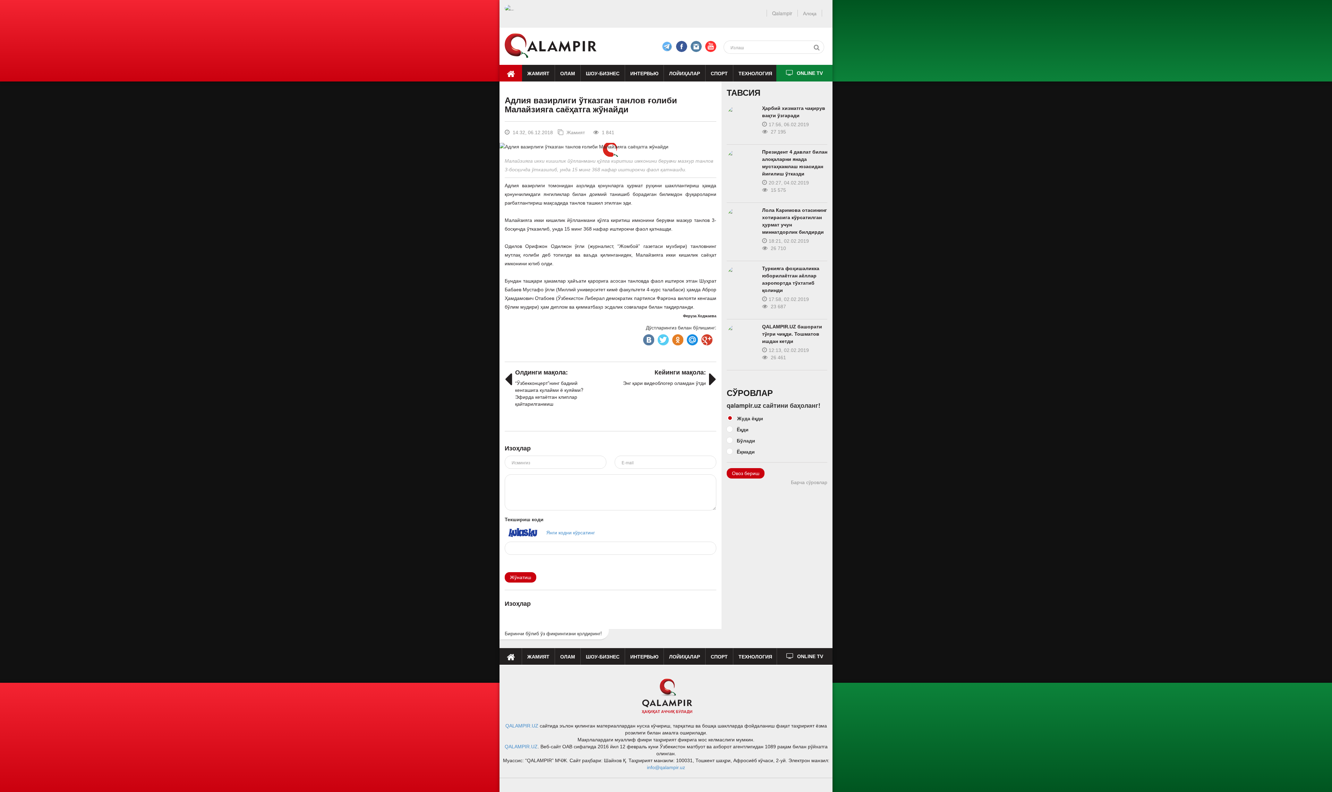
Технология (755, 73)
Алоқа (810, 13)
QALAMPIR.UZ (521, 726)
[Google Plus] (706, 338)
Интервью (644, 73)
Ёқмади (746, 451)
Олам (567, 73)
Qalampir (782, 13)
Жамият (538, 73)
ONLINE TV (810, 73)
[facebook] (667, 46)
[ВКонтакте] (648, 338)
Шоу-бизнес (603, 73)
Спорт (719, 73)
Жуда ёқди (750, 418)
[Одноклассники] (677, 338)
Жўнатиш (520, 577)
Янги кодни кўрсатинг (570, 532)
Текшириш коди (524, 519)
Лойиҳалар (684, 73)
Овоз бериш (745, 473)
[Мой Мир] (691, 338)
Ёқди (743, 429)
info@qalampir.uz (666, 767)
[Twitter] (662, 338)
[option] (610, 146)
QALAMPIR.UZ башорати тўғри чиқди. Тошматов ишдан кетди (792, 334)
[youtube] (710, 46)
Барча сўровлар (809, 482)
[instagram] (696, 46)
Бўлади (746, 440)
